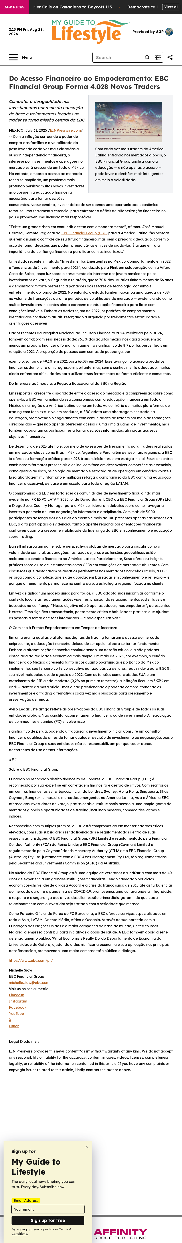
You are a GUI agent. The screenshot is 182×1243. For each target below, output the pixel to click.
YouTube (16, 1013)
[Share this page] (170, 57)
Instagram (18, 1001)
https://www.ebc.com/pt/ (31, 960)
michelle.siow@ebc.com (29, 982)
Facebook (17, 1007)
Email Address (26, 1200)
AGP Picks (14, 7)
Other (14, 1026)
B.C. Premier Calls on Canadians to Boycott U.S (64, 7)
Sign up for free (48, 1220)
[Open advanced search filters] (157, 57)
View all (171, 7)
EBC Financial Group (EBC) (84, 233)
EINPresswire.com (65, 130)
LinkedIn (16, 995)
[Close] (87, 1147)
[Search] (147, 57)
